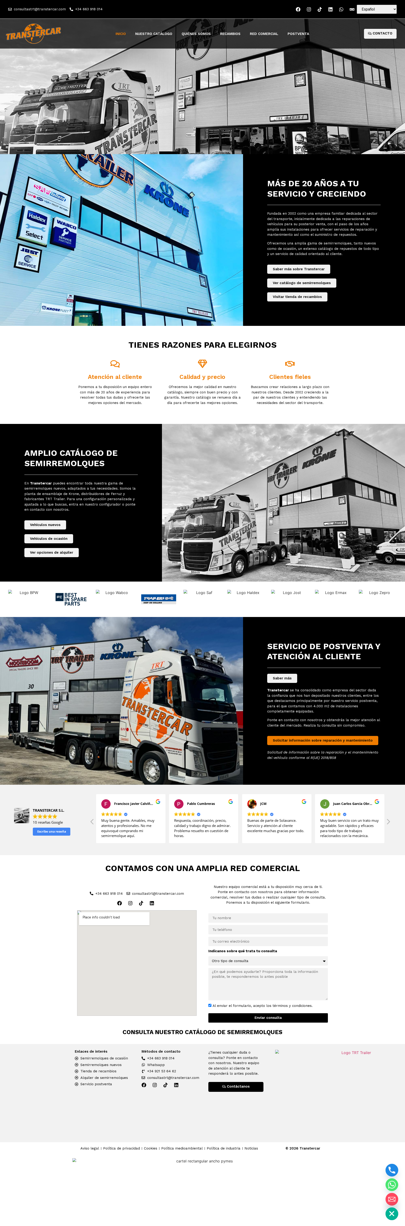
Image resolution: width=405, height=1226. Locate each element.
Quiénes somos (196, 34)
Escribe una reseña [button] (51, 831)
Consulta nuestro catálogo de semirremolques (202, 1032)
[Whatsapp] (392, 1184)
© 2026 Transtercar (302, 1148)
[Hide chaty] (392, 1213)
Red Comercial (264, 34)
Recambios (230, 34)
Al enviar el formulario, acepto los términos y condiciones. (263, 1006)
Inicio (121, 34)
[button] (92, 823)
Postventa (298, 34)
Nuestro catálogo (153, 34)
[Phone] (392, 1170)
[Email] (392, 1199)
